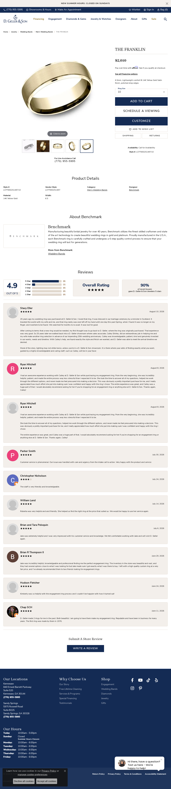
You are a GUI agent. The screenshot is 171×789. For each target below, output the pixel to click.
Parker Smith (28, 451)
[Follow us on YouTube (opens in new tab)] (140, 680)
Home (5, 32)
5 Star (28, 281)
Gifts (144, 19)
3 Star (28, 288)
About (134, 19)
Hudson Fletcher (30, 583)
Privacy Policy (114, 774)
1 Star (28, 295)
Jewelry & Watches (101, 19)
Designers (121, 19)
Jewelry (105, 698)
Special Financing (68, 698)
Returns (154, 136)
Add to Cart (141, 101)
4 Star (28, 285)
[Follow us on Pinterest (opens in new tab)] (140, 688)
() (64, 281)
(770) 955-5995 (65, 161)
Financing (38, 19)
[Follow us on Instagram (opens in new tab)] (132, 688)
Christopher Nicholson (33, 476)
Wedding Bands (26, 32)
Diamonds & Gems (76, 19)
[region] (58, 88)
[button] (134, 10)
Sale (153, 19)
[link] (13, 10)
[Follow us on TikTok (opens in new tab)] (148, 680)
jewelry (14, 32)
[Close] (167, 4)
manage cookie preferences (32, 774)
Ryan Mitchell (28, 364)
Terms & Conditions (133, 774)
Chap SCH (26, 607)
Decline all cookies (24, 781)
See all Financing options (126, 74)
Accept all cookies (46, 781)
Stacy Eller (26, 308)
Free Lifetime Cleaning (70, 689)
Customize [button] (141, 121)
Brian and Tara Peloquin (34, 525)
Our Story (64, 684)
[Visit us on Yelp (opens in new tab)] (156, 680)
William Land (28, 500)
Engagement (55, 19)
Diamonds (106, 694)
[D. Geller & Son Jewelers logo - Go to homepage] (15, 19)
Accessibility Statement (155, 774)
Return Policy (98, 774)
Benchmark (134, 190)
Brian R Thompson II (32, 552)
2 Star (28, 291)
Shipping (128, 136)
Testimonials (65, 703)
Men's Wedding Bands (44, 32)
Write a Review (85, 648)
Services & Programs (69, 694)
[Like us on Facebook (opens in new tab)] (132, 680)
